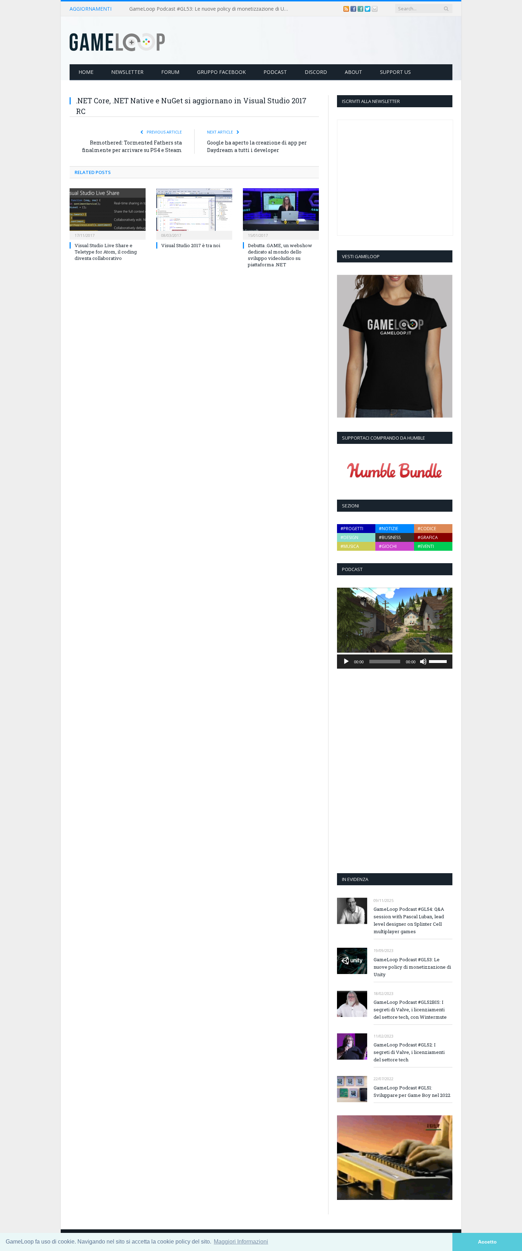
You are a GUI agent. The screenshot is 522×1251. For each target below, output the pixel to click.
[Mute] (423, 661)
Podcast (275, 72)
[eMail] (374, 8)
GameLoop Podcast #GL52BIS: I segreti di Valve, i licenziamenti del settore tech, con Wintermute (410, 1009)
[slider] (439, 660)
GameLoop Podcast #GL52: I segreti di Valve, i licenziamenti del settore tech (409, 1052)
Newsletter (127, 72)
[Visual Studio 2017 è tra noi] (194, 213)
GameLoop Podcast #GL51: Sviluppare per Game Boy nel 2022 (412, 1091)
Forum (170, 72)
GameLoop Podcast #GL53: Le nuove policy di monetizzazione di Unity (210, 9)
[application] (394, 661)
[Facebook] (354, 8)
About (353, 72)
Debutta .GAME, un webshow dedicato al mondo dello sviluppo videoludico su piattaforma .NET (280, 255)
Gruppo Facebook (221, 72)
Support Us (395, 72)
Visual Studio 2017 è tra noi (190, 245)
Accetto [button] (487, 1242)
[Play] (346, 661)
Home (85, 72)
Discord (316, 72)
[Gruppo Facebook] (361, 8)
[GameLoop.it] (117, 40)
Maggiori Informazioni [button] (241, 1242)
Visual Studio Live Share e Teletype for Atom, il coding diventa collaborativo (106, 251)
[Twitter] (368, 8)
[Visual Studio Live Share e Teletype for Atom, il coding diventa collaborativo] (108, 213)
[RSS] (346, 8)
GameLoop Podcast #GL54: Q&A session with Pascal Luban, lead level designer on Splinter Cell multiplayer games (409, 920)
